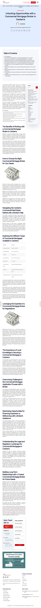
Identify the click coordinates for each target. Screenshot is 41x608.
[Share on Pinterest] (17, 30)
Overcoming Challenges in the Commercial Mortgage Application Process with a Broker (20, 67)
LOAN (29, 117)
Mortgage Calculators (6, 595)
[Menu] (37, 2)
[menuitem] (37, 2)
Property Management (31, 119)
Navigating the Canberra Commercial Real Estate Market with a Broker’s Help (19, 60)
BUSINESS (29, 107)
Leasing (29, 116)
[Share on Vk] (24, 30)
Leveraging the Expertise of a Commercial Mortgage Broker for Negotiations (19, 63)
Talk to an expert (7, 527)
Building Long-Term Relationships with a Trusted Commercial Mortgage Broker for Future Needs (20, 75)
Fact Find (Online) (6, 594)
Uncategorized (9, 5)
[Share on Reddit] (27, 30)
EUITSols (32, 605)
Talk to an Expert (27, 2)
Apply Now (33, 2)
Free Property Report (6, 600)
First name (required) (18, 523)
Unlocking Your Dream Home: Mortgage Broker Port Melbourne (32, 94)
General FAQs (24, 580)
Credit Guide (5, 590)
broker (29, 106)
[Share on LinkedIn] (19, 30)
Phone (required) (17, 534)
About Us (23, 575)
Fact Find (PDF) (5, 592)
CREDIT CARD (30, 108)
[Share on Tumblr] (22, 30)
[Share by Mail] (29, 30)
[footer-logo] (11, 574)
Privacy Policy (24, 585)
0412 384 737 (31, 594)
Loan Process (24, 583)
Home (4, 5)
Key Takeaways (8, 56)
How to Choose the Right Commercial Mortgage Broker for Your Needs (18, 59)
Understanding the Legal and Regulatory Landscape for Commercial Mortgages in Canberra (20, 72)
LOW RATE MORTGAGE (32, 118)
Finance (29, 109)
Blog (23, 577)
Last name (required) (18, 526)
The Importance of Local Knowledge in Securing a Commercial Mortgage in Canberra (19, 65)
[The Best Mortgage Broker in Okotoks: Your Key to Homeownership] (1, 304)
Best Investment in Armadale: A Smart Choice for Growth (14, 511)
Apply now (9, 565)
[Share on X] (14, 30)
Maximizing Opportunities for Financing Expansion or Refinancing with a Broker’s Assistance (20, 70)
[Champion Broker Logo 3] (6, 2)
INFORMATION (30, 112)
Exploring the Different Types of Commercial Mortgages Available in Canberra (19, 61)
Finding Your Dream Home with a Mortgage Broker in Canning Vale (33, 100)
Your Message (17, 538)
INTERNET (29, 115)
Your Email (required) (18, 530)
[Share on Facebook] (12, 30)
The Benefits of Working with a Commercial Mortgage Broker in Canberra (19, 57)
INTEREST (29, 114)
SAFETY (29, 120)
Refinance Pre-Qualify (6, 597)
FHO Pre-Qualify (5, 598)
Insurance (29, 113)
